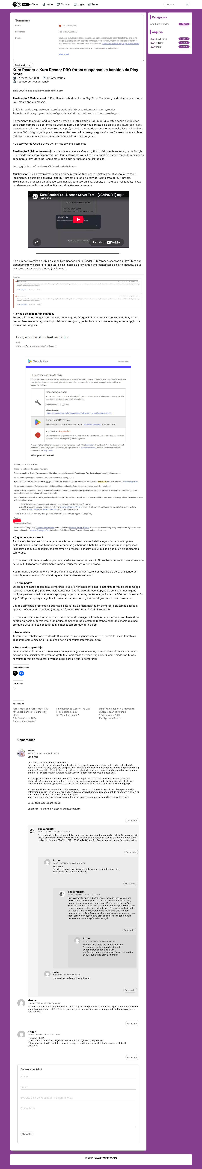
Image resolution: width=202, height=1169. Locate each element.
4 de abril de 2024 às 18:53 (66, 975)
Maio (158, 46)
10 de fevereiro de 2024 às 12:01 (54, 832)
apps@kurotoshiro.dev (128, 124)
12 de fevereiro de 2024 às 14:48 (44, 1003)
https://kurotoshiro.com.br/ (62, 772)
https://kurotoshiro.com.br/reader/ (61, 770)
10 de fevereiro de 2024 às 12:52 (69, 863)
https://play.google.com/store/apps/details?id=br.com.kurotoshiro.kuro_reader (68, 109)
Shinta (31, 750)
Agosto (160, 42)
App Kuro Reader (159, 23)
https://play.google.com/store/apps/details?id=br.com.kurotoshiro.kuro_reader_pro (69, 113)
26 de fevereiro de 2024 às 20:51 (44, 1034)
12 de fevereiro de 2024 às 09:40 (99, 941)
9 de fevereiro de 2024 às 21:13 (43, 753)
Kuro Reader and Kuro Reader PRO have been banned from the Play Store (31, 711)
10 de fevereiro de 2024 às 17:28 (84, 894)
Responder (132, 820)
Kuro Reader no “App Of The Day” (73, 708)
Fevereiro (161, 38)
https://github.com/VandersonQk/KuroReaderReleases (45, 166)
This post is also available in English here (38, 90)
